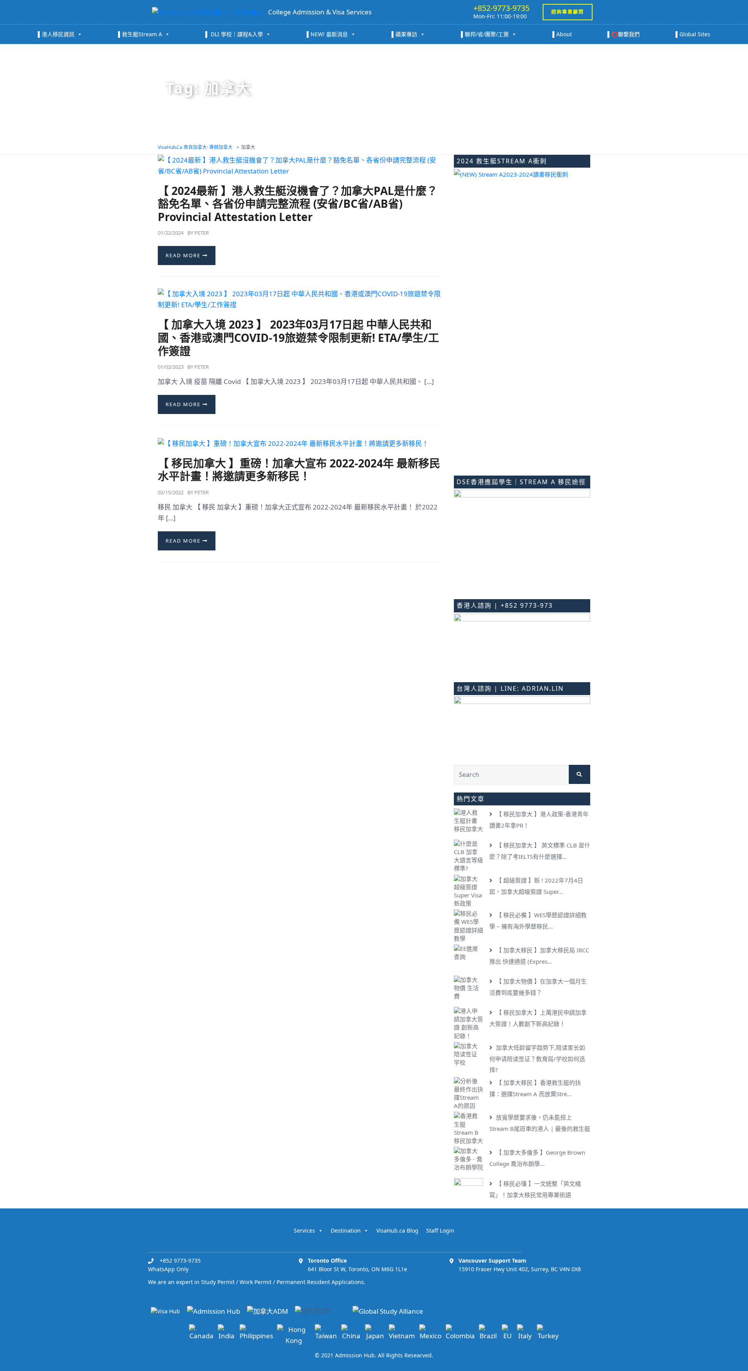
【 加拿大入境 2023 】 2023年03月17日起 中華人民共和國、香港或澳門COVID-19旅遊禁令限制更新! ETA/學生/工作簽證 (298, 337)
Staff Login (440, 1230)
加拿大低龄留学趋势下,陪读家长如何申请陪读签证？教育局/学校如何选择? (537, 1059)
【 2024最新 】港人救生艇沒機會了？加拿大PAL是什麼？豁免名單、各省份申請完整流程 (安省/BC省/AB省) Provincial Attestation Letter (298, 203)
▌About (562, 34)
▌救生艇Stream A (140, 34)
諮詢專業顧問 (567, 12)
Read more (184, 255)
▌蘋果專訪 (404, 34)
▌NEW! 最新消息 (327, 34)
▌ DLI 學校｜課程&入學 (234, 34)
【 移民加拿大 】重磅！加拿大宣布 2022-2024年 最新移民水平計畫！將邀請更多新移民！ (299, 470)
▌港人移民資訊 (56, 34)
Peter (201, 232)
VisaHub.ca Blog (397, 1230)
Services (304, 1230)
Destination (346, 1230)
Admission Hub (355, 1355)
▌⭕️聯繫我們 (623, 34)
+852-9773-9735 (501, 8)
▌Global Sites (693, 34)
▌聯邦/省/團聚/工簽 (485, 34)
